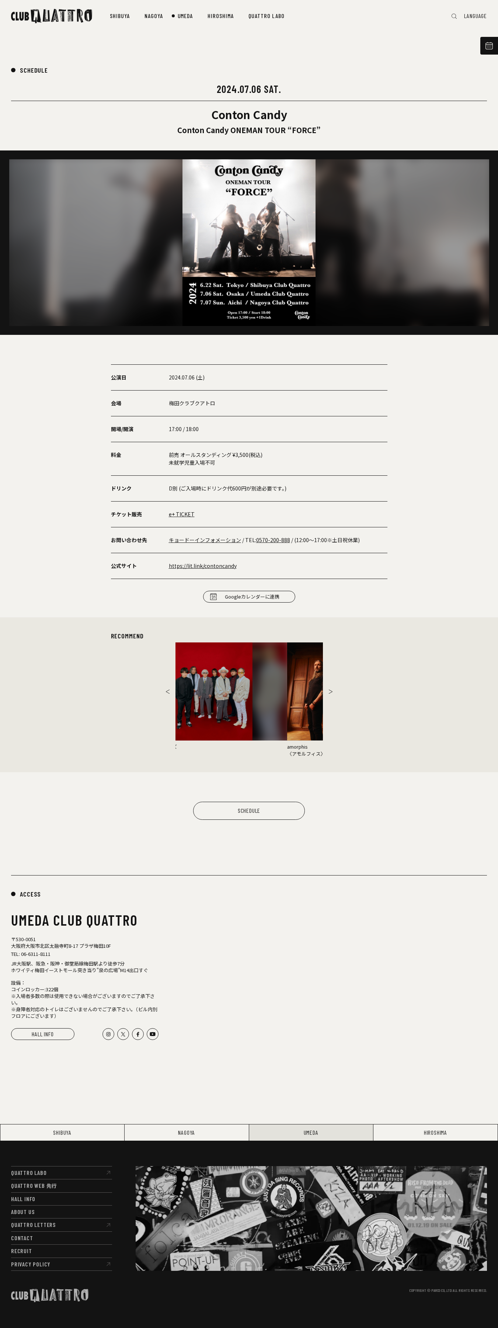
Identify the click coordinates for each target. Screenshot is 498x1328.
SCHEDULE (34, 70)
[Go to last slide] (167, 691)
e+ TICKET (182, 514)
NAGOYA (186, 1132)
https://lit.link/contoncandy (203, 565)
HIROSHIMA (435, 1132)
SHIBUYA (62, 1132)
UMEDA (311, 1132)
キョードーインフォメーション (205, 540)
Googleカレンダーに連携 (252, 596)
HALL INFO (42, 1033)
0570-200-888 (273, 540)
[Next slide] (330, 691)
